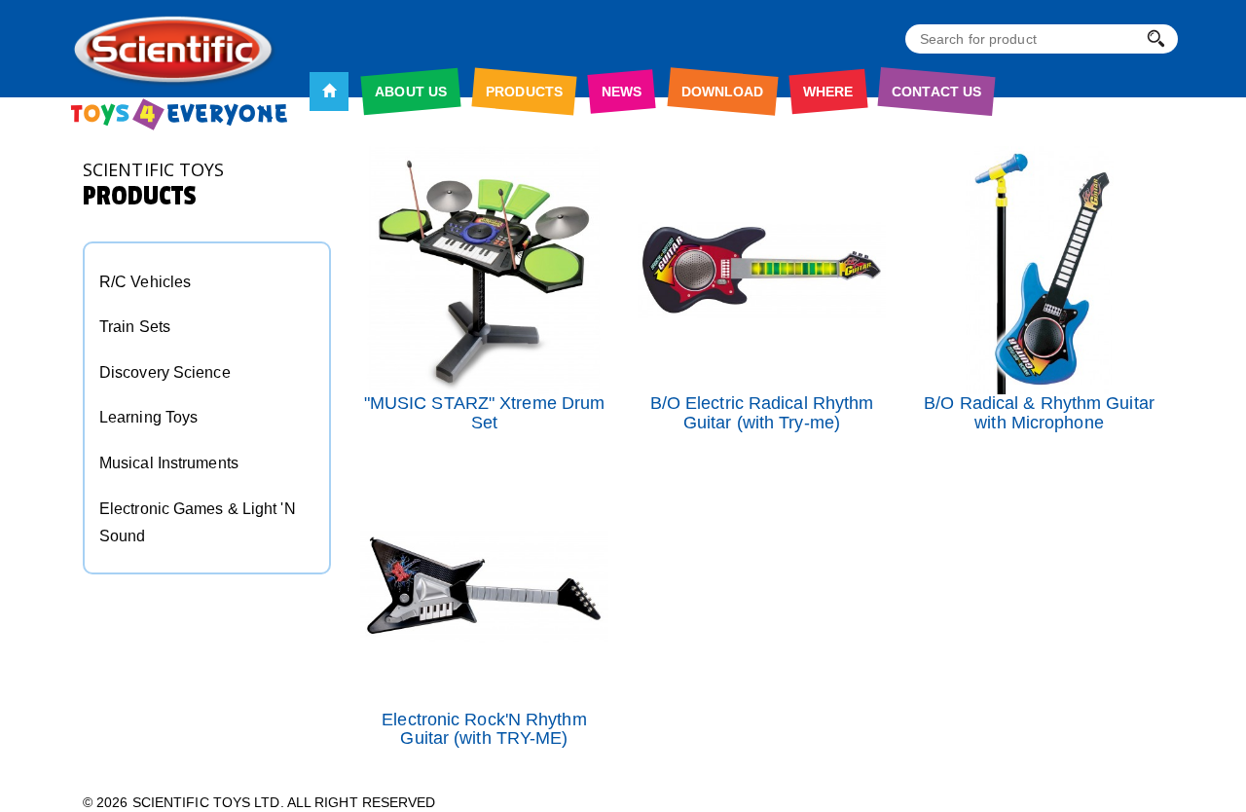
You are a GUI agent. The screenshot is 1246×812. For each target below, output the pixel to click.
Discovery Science (165, 372)
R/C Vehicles (145, 282)
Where (828, 91)
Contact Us (936, 91)
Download (722, 91)
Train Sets (134, 326)
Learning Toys (148, 417)
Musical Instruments (168, 463)
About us (411, 91)
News (621, 91)
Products (524, 91)
